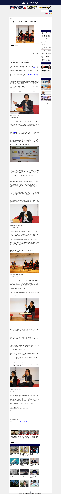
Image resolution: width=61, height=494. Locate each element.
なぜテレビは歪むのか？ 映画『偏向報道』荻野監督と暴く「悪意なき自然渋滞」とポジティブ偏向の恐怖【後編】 (46, 60)
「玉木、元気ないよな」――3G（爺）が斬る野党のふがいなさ (34, 476)
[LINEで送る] (16, 45)
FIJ (12, 421)
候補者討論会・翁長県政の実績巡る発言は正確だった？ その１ (35, 437)
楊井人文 (21, 421)
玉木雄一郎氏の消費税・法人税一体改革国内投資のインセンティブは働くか (46, 42)
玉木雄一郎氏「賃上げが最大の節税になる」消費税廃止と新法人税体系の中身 (46, 48)
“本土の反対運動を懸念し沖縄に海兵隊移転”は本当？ (14, 437)
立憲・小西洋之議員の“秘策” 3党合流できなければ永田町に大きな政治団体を (46, 57)
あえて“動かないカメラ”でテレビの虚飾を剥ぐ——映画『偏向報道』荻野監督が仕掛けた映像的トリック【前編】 (24, 455)
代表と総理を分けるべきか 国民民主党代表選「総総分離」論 (46, 50)
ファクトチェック (16, 421)
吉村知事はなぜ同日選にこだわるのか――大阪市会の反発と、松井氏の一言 (24, 488)
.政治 (11, 18)
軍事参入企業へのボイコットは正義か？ (46, 33)
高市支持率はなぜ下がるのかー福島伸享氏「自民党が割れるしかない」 (46, 45)
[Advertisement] (25, 48)
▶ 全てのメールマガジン (44, 103)
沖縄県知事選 (25, 421)
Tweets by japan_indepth (44, 102)
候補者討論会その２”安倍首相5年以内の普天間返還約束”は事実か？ (28, 437)
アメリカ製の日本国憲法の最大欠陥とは (46, 39)
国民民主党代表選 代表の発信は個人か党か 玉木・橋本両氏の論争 (46, 54)
